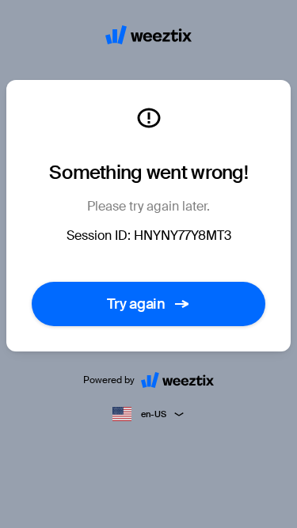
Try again (136, 303)
